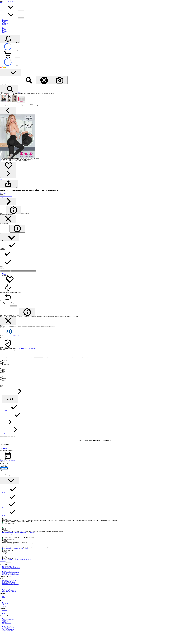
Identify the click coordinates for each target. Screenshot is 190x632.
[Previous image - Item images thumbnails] (8, 110)
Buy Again (4, 24)
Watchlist (3, 22)
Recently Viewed (5, 20)
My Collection (4, 31)
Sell (1, 2)
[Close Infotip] (8, 219)
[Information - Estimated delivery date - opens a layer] (27, 312)
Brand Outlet (12, 1)
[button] (9, 89)
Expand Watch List (21, 10)
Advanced (19, 92)
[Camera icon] (60, 80)
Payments (3, 28)
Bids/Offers (4, 21)
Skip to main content (3, 0)
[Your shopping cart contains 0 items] (7, 57)
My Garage (4, 29)
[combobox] (10, 83)
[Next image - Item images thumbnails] (8, 174)
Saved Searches (4, 26)
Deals (9, 1)
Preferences (4, 30)
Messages (3, 32)
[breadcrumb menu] (10, 399)
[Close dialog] (8, 321)
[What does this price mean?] (13, 210)
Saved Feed (4, 25)
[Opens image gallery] (0, 161)
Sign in (4, 1)
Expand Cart (17, 57)
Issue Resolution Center (6, 33)
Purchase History (5, 23)
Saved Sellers (4, 27)
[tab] (95, 349)
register (7, 1)
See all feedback (2, 561)
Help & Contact (16, 1)
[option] (95, 245)
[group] (95, 137)
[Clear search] (44, 80)
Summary (3, 19)
